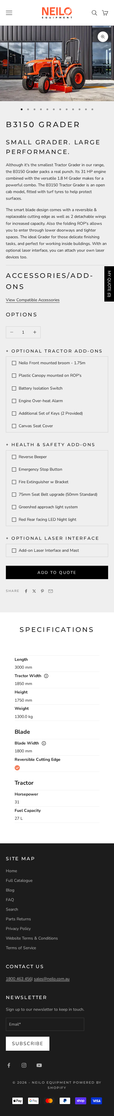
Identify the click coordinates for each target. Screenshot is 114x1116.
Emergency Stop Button (40, 469)
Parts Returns (18, 919)
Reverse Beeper (33, 457)
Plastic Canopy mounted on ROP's (50, 375)
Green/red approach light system (48, 507)
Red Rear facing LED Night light (47, 519)
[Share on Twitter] (34, 591)
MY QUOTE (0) (109, 284)
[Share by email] (50, 591)
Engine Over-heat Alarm (41, 401)
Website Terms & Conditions (32, 938)
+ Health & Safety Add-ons (50, 444)
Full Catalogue (19, 880)
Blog (10, 890)
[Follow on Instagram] (24, 1065)
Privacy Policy (18, 928)
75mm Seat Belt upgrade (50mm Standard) (58, 494)
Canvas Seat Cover (36, 426)
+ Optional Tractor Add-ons (54, 351)
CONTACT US (25, 966)
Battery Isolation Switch (41, 388)
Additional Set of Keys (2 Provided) (51, 413)
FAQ (10, 900)
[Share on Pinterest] (42, 591)
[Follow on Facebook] (9, 1065)
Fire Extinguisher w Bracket (43, 482)
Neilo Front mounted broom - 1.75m (52, 363)
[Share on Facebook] (26, 591)
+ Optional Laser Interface (52, 538)
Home (11, 871)
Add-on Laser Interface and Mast (49, 550)
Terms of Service (21, 948)
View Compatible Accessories (33, 300)
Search (12, 909)
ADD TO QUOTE (56, 572)
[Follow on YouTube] (39, 1065)
